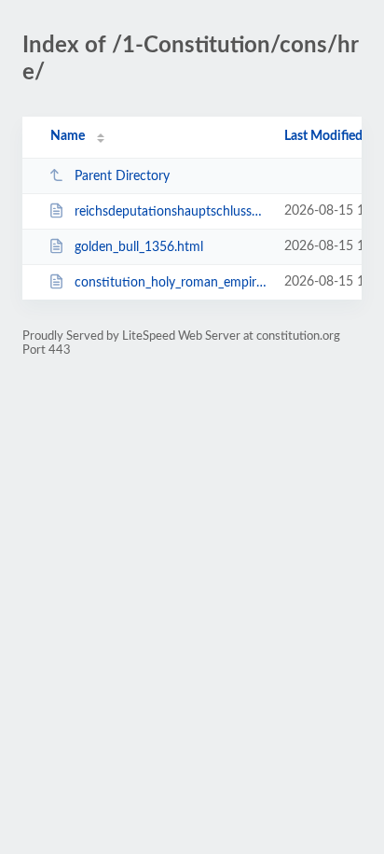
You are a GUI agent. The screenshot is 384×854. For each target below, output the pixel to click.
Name (67, 136)
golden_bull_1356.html (139, 247)
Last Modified (323, 136)
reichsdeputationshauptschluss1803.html (171, 211)
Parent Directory (122, 176)
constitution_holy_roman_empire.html (171, 282)
